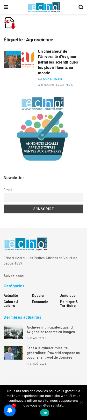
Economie (40, 302)
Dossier (38, 295)
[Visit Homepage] (44, 7)
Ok (45, 413)
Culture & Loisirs (11, 304)
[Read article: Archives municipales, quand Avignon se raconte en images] (13, 332)
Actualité (13, 53)
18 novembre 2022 (52, 85)
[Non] (81, 402)
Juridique (67, 295)
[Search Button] (81, 7)
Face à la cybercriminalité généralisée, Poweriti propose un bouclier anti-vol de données (53, 352)
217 (71, 85)
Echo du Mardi (52, 79)
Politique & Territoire (69, 304)
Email (8, 190)
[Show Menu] (6, 7)
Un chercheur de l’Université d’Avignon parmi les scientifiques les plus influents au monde (58, 62)
